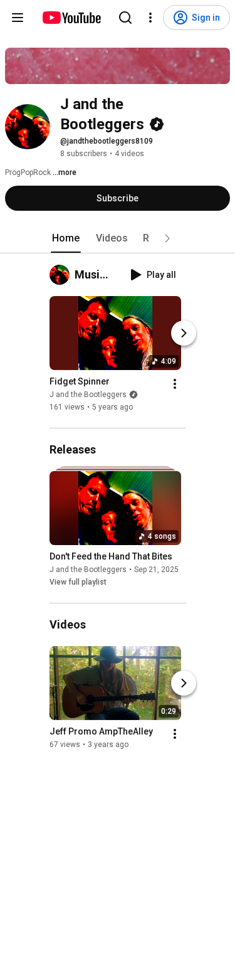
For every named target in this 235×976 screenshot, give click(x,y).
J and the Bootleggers (88, 394)
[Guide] (17, 17)
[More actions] (174, 383)
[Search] (125, 17)
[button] (167, 238)
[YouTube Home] (71, 17)
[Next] (183, 333)
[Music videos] (62, 275)
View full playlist (78, 582)
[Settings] (150, 17)
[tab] (66, 238)
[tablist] (118, 238)
